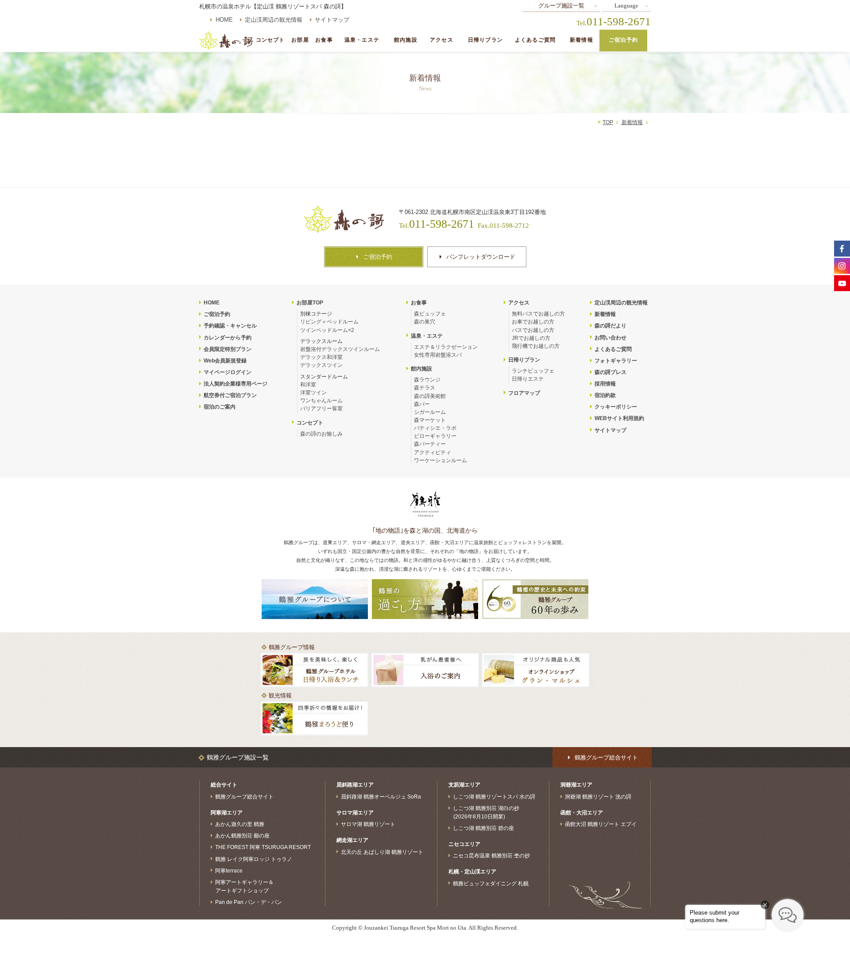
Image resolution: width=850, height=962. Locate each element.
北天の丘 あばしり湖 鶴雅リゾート (382, 852)
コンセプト (270, 40)
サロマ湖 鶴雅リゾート (368, 824)
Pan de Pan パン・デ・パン (248, 902)
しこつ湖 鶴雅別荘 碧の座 (483, 828)
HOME (224, 20)
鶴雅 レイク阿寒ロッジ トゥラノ (253, 859)
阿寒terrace (229, 870)
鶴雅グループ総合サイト (244, 797)
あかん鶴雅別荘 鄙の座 (242, 836)
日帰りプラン (485, 40)
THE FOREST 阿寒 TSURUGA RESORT (263, 847)
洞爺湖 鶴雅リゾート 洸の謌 (598, 797)
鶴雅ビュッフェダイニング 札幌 (491, 883)
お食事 (323, 40)
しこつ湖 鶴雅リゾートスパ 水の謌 (494, 797)
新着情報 (581, 40)
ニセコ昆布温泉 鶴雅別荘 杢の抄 (491, 856)
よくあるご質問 (535, 40)
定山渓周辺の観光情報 (273, 20)
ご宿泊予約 (623, 40)
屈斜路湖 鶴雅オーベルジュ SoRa (381, 797)
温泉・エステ (361, 40)
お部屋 (300, 40)
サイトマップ (332, 20)
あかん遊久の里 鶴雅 (239, 824)
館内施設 (405, 40)
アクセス (441, 40)
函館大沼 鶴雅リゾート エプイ (601, 824)
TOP (608, 122)
